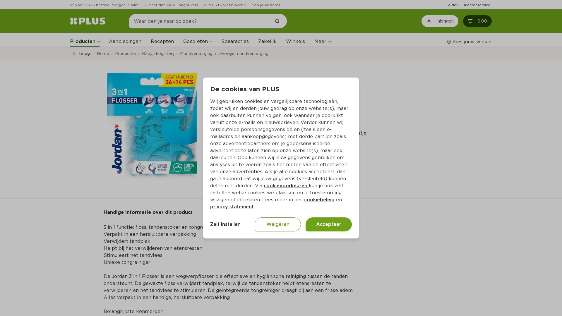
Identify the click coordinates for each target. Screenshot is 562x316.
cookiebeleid (319, 199)
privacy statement (232, 206)
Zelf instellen (225, 224)
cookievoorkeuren (286, 185)
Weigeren (277, 224)
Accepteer (328, 224)
